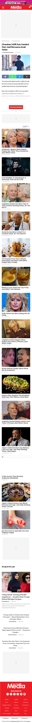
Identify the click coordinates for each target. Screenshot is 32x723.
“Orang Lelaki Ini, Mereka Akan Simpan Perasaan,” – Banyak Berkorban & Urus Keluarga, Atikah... (16, 617)
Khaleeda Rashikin (8, 52)
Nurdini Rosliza (12, 634)
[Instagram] (11, 694)
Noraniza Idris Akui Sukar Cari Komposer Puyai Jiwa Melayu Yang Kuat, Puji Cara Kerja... (16, 643)
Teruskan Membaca (16, 107)
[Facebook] (7, 694)
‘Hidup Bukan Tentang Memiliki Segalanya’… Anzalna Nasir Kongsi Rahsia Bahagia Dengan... (16, 596)
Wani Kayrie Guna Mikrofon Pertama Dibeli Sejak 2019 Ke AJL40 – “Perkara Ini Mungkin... (16, 630)
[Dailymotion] (24, 694)
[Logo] (16, 7)
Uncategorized (16, 41)
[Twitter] (14, 694)
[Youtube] (21, 694)
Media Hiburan (6, 41)
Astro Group (28, 721)
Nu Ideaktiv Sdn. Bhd (14, 721)
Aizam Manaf (5, 601)
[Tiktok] (18, 694)
